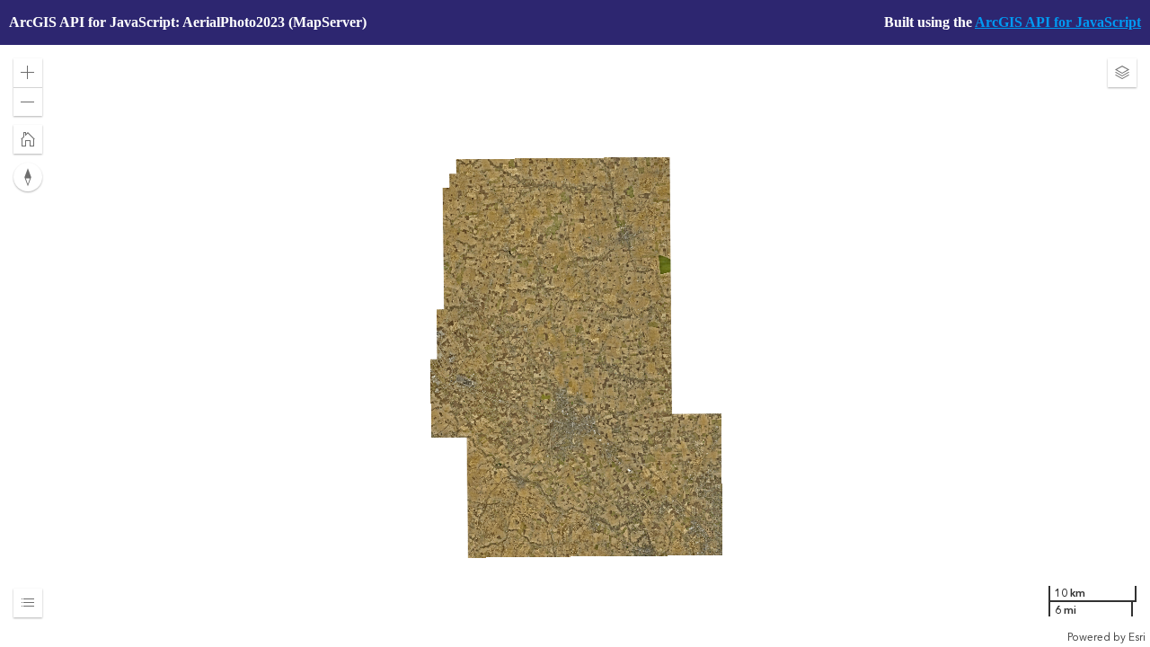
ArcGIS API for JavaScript (1058, 22)
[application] (575, 344)
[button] (27, 72)
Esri (1137, 637)
